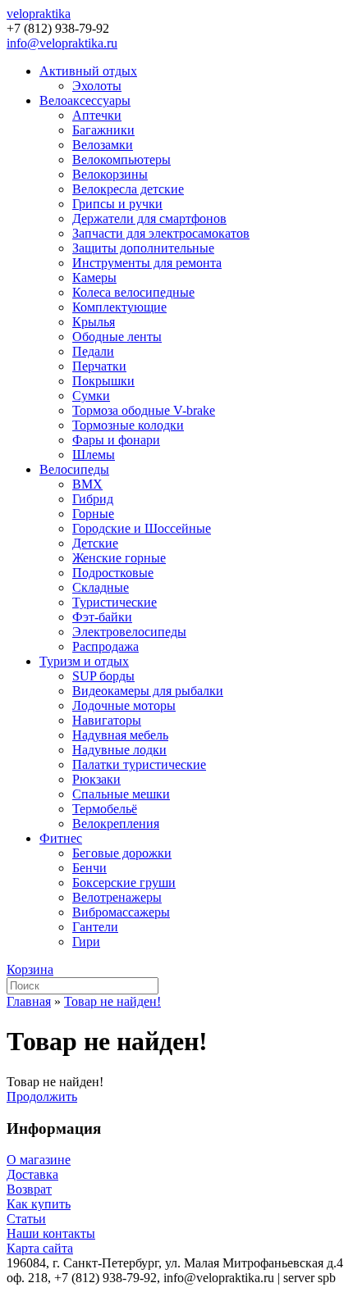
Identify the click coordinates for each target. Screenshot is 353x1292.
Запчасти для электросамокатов (161, 233)
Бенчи (89, 868)
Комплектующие (119, 307)
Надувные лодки (119, 750)
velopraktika (39, 13)
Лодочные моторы (124, 705)
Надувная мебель (120, 735)
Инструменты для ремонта (147, 263)
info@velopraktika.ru (62, 43)
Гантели (95, 927)
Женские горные (119, 558)
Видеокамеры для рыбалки (147, 691)
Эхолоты (96, 86)
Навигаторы (106, 720)
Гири (86, 942)
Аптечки (96, 115)
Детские (95, 543)
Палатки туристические (139, 764)
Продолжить (42, 1096)
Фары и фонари (116, 440)
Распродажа (105, 646)
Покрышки (103, 381)
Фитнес (60, 838)
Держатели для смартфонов (149, 218)
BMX (87, 484)
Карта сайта (40, 1248)
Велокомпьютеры (121, 159)
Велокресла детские (128, 189)
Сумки (91, 396)
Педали (93, 351)
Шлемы (93, 455)
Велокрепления (115, 823)
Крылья (93, 322)
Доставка (32, 1174)
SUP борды (103, 676)
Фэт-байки (102, 617)
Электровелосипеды (129, 632)
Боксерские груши (124, 882)
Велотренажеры (117, 897)
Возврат (29, 1189)
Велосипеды (74, 469)
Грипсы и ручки (117, 204)
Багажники (103, 130)
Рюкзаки (96, 779)
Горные (93, 514)
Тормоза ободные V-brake (143, 410)
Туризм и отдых (84, 661)
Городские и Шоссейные (141, 528)
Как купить (39, 1204)
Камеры (94, 277)
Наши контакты (51, 1233)
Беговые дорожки (122, 853)
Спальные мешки (121, 794)
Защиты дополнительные (143, 248)
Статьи (26, 1219)
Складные (100, 587)
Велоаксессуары (85, 100)
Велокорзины (110, 174)
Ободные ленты (117, 336)
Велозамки (102, 145)
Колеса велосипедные (133, 292)
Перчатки (99, 366)
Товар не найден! (112, 1001)
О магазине (39, 1160)
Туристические (114, 602)
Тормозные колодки (128, 425)
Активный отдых (88, 71)
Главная (29, 1001)
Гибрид (92, 499)
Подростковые (113, 573)
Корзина (30, 969)
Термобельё (104, 809)
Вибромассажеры (121, 912)
